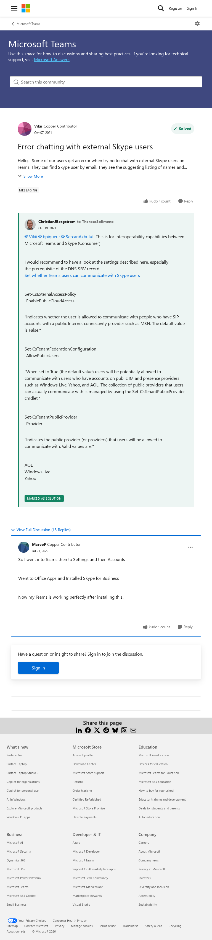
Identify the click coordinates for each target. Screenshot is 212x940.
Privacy (59, 926)
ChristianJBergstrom (57, 221)
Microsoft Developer (86, 851)
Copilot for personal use (23, 790)
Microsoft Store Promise (89, 808)
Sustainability (148, 904)
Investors (145, 878)
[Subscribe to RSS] (124, 729)
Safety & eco (153, 926)
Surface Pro (14, 755)
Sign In (192, 8)
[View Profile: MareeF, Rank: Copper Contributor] (23, 547)
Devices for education (153, 764)
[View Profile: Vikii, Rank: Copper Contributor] (24, 129)
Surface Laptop (16, 764)
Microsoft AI (15, 842)
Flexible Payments (85, 817)
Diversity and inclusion (154, 887)
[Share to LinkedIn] (79, 729)
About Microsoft (149, 851)
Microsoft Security (19, 851)
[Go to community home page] (26, 8)
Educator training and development (162, 799)
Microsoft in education (154, 755)
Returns (78, 782)
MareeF (39, 544)
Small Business (16, 904)
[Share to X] (97, 729)
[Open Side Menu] (14, 8)
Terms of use (107, 926)
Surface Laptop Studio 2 (22, 773)
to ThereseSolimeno (95, 221)
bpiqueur (51, 236)
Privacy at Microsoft (152, 869)
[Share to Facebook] (88, 729)
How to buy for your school (156, 790)
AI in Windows (16, 799)
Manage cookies (82, 926)
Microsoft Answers (52, 59)
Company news (149, 860)
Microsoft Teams (28, 23)
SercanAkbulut (80, 236)
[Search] (161, 8)
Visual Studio (81, 904)
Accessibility (147, 896)
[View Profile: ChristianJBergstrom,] (30, 224)
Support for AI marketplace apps (94, 869)
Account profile (83, 755)
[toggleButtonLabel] (197, 23)
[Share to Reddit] (106, 729)
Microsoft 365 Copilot (21, 896)
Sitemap (12, 926)
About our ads (16, 931)
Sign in (38, 668)
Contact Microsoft (36, 926)
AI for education (149, 817)
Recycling (175, 926)
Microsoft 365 (16, 869)
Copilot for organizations (23, 782)
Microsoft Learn (83, 860)
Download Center (84, 764)
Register (175, 8)
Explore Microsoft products (25, 808)
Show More (33, 176)
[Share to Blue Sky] (115, 729)
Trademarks (130, 926)
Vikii (38, 126)
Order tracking (82, 790)
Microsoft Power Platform (24, 878)
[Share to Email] (133, 729)
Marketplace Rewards (87, 896)
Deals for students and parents (159, 808)
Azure (76, 842)
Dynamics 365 (16, 860)
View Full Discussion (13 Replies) (44, 529)
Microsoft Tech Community (90, 878)
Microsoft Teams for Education (159, 773)
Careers (144, 842)
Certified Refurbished (87, 799)
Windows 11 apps (18, 817)
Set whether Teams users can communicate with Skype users (82, 275)
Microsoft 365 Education (155, 782)
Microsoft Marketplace (88, 887)
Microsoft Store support (88, 773)
